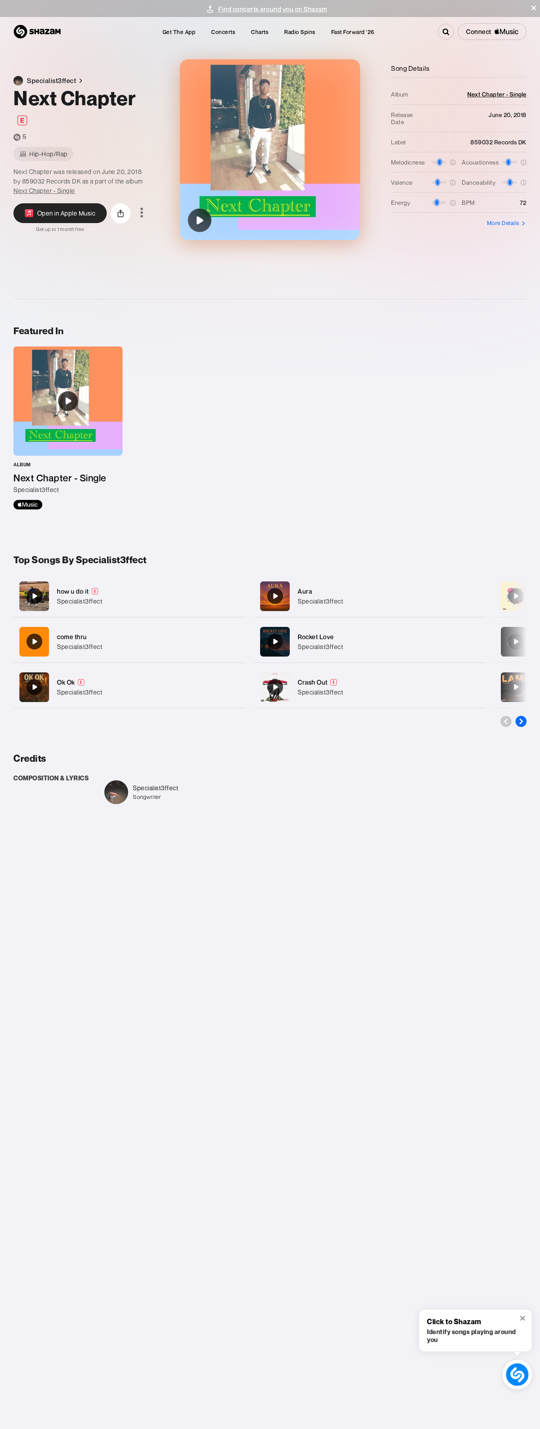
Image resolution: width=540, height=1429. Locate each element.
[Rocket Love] (369, 641)
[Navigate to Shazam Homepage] (37, 31)
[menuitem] (179, 32)
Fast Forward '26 (352, 31)
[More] (233, 596)
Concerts (223, 31)
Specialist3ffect (79, 601)
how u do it (73, 591)
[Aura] (369, 596)
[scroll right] (521, 721)
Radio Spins (299, 31)
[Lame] (516, 687)
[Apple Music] (27, 504)
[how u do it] (128, 596)
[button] (533, 8)
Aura (305, 591)
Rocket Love (316, 637)
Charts (259, 31)
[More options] (141, 213)
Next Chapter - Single (44, 191)
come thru (72, 637)
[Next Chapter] (199, 220)
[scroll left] (506, 721)
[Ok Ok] (128, 687)
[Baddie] (516, 596)
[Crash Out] (369, 687)
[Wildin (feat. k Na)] (516, 641)
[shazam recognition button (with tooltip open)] (517, 1374)
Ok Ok (66, 682)
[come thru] (128, 641)
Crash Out (313, 682)
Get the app (179, 31)
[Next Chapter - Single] (68, 427)
